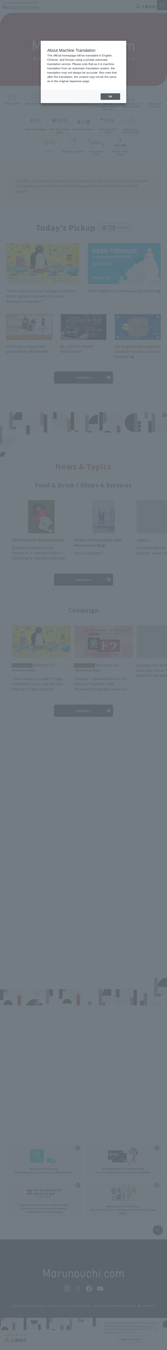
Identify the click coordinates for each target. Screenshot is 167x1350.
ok (110, 96)
